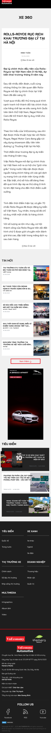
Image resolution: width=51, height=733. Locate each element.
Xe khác (30, 540)
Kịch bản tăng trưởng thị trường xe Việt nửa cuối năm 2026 (17, 343)
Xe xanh (32, 531)
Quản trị (30, 584)
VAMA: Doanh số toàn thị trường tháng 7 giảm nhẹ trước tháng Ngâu (17, 503)
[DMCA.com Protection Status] (8, 722)
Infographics (7, 602)
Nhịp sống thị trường (11, 584)
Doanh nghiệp (36, 561)
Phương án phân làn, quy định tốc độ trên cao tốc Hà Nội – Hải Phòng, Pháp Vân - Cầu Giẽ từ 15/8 (19, 478)
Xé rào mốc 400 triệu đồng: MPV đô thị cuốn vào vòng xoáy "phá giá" (16, 306)
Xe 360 (25, 17)
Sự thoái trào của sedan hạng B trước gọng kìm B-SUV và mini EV (17, 287)
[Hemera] (39, 639)
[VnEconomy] (15, 639)
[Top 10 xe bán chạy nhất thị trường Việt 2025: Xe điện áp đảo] (11, 459)
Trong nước (33, 466)
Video (4, 614)
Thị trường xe (11, 561)
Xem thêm (24, 361)
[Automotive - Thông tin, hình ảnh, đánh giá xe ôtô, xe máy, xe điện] (7, 2)
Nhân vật (31, 577)
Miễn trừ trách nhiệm (9, 684)
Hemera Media (7, 666)
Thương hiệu (32, 571)
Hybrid (30, 547)
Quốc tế (5, 540)
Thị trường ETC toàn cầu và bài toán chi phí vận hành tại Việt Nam (16, 269)
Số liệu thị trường (9, 577)
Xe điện (30, 553)
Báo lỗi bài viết (28, 60)
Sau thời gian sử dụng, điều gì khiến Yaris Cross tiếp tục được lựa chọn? (17, 325)
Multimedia (9, 592)
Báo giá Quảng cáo (9, 673)
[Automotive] (25, 649)
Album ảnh (6, 608)
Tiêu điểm (9, 444)
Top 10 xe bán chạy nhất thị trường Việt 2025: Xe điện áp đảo (33, 457)
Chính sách (6, 571)
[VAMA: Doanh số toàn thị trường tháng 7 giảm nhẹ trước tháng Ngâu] (39, 505)
